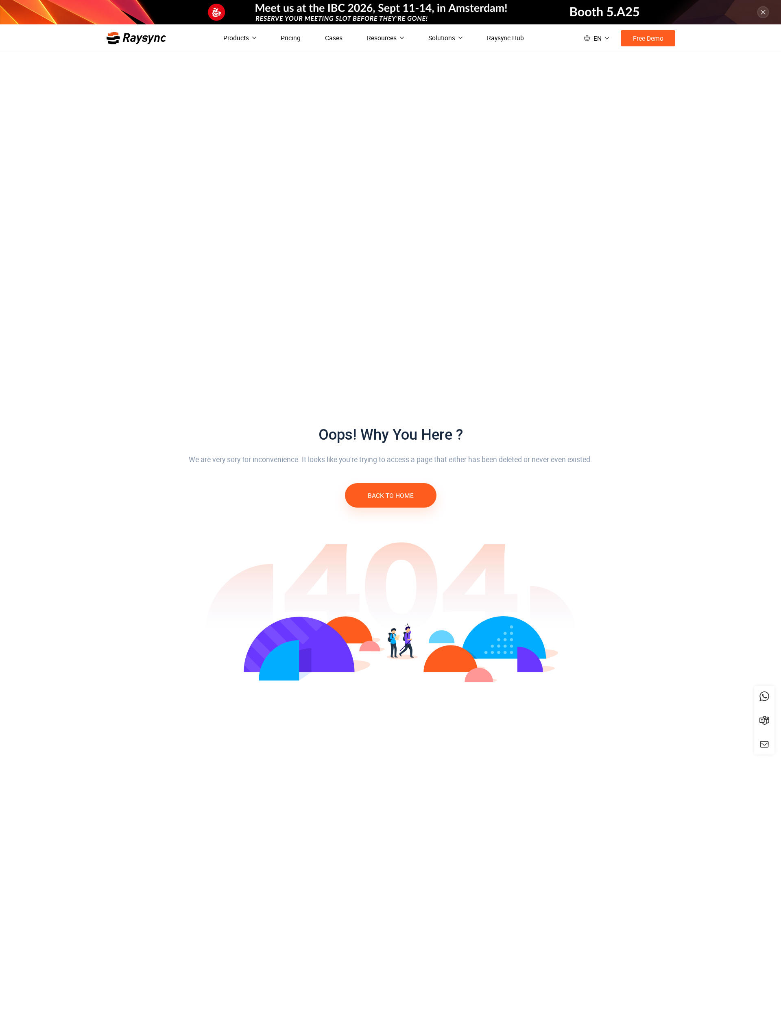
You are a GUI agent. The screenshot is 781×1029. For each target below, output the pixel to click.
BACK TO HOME (391, 495)
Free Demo (648, 38)
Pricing (291, 37)
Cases (334, 37)
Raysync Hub (505, 37)
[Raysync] (136, 38)
